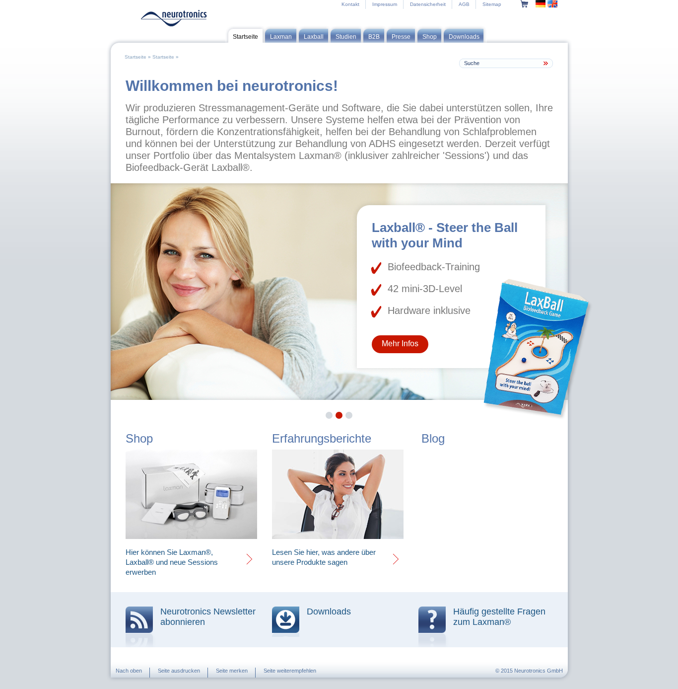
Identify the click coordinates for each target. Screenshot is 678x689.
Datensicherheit (428, 4)
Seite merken (232, 671)
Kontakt (350, 4)
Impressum (384, 4)
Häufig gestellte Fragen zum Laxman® (499, 617)
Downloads (329, 611)
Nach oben (129, 671)
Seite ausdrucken (179, 671)
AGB (464, 4)
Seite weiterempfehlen (290, 671)
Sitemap (491, 4)
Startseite (135, 57)
